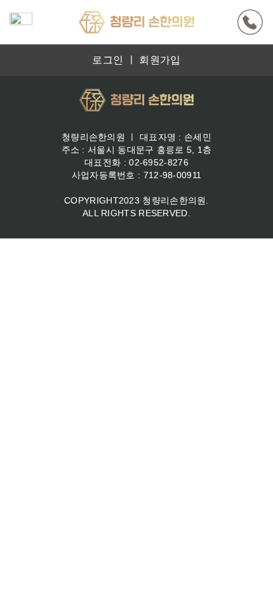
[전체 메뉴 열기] (21, 22)
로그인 (107, 60)
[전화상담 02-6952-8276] (250, 22)
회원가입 (159, 60)
